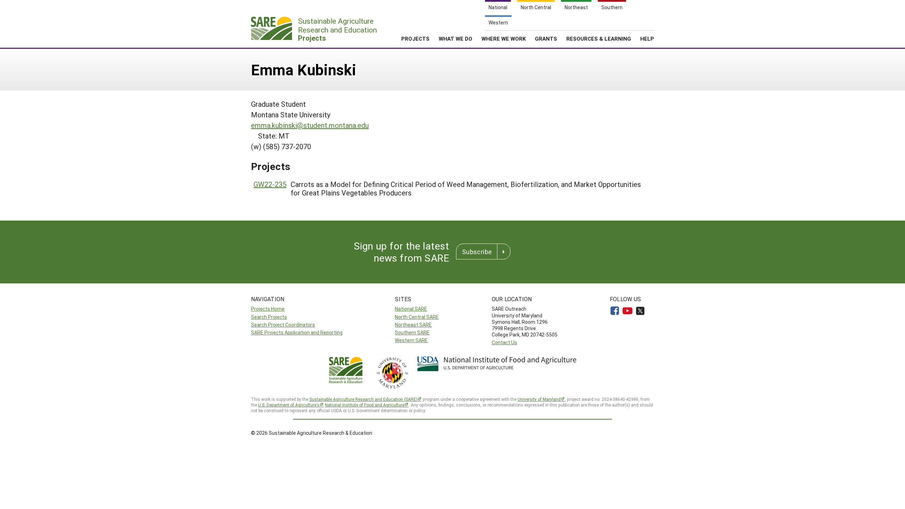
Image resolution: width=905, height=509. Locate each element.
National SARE (411, 308)
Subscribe (477, 251)
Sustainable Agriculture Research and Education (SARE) (363, 399)
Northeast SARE (413, 324)
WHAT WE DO (455, 38)
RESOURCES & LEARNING (598, 38)
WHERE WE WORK (503, 38)
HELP (647, 38)
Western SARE (411, 340)
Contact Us (504, 342)
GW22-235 (269, 184)
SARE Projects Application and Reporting (297, 332)
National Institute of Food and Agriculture (364, 405)
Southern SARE (412, 332)
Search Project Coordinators (283, 324)
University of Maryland (539, 399)
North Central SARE (417, 317)
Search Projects (269, 317)
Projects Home (268, 308)
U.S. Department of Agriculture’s (289, 405)
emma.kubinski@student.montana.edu (310, 125)
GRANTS (546, 38)
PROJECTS (415, 38)
